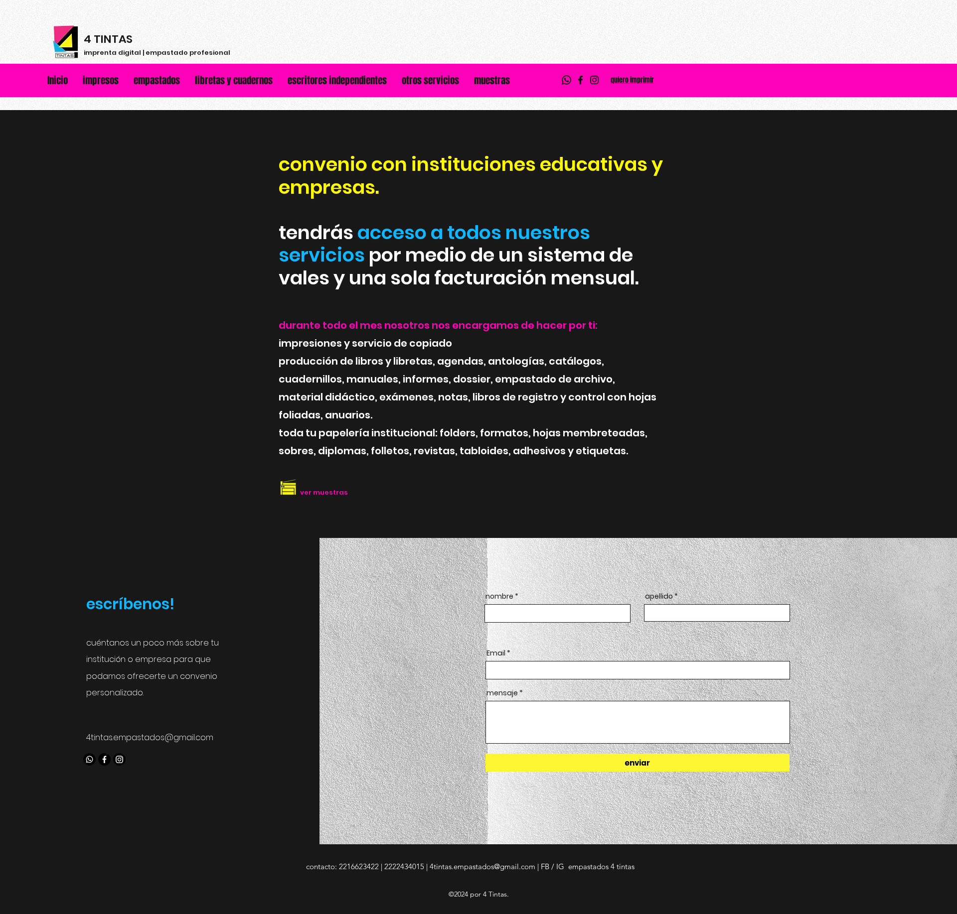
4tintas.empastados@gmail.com (149, 737)
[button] (430, 80)
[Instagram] (594, 80)
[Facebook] (580, 80)
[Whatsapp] (566, 80)
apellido (659, 596)
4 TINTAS (108, 39)
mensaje (502, 692)
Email (495, 653)
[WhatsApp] (89, 759)
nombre (499, 596)
